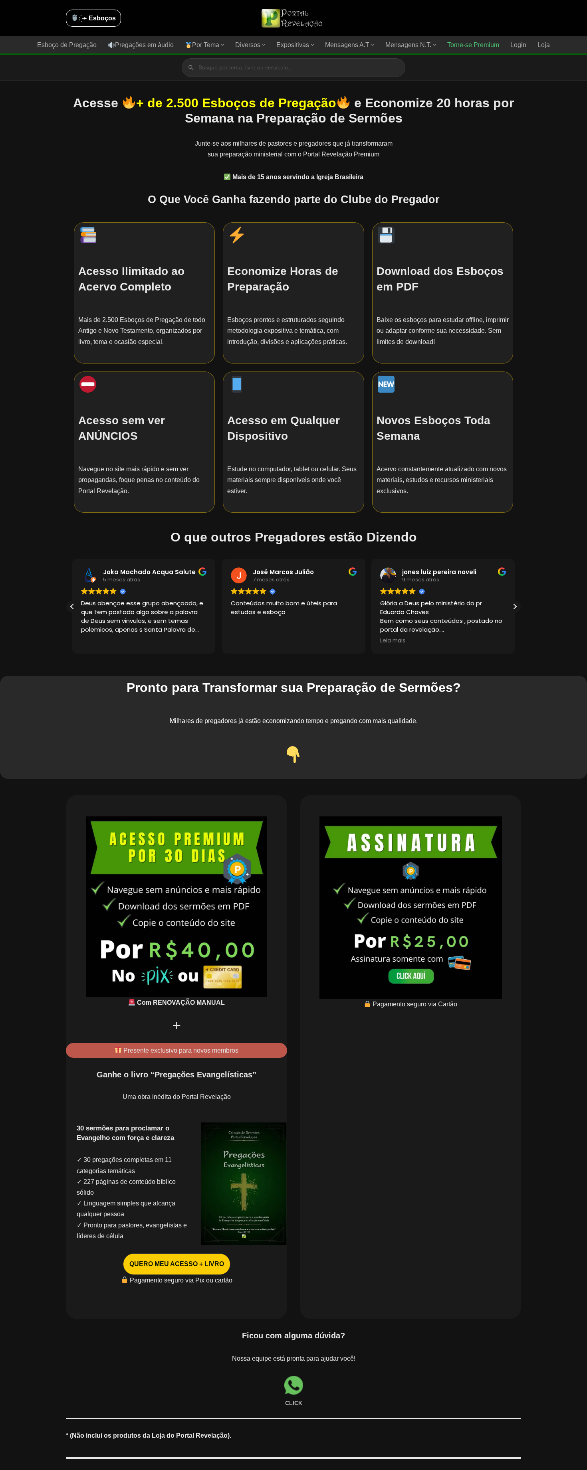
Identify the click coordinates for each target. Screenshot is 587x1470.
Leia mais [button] (392, 640)
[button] (222, 44)
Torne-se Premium (473, 44)
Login (518, 44)
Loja (543, 44)
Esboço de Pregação (67, 44)
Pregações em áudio (144, 44)
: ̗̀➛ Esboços (97, 18)
